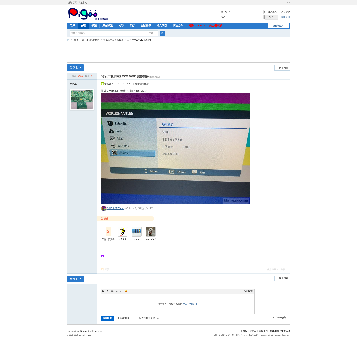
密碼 (223, 17)
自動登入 (272, 11)
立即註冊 (285, 17)
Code (121, 291)
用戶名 (224, 11)
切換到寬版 (288, 2)
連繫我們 (263, 331)
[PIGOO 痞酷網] (88, 13)
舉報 (283, 269)
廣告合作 (178, 25)
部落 (132, 25)
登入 (185, 303)
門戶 (72, 25)
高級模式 (248, 291)
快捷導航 (277, 25)
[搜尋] (162, 33)
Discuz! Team (84, 335)
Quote (117, 291)
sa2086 (122, 239)
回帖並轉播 (123, 318)
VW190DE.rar (115, 208)
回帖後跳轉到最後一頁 (148, 318)
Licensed (98, 331)
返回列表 (283, 68)
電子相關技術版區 (91, 40)
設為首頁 (72, 2)
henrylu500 (150, 239)
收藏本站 (82, 2)
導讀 (94, 25)
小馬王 (73, 83)
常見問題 (162, 25)
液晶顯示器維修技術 (113, 40)
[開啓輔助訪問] (285, 2)
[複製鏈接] (154, 76)
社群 (121, 25)
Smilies (126, 291)
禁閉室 (253, 331)
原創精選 (107, 25)
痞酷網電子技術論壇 (280, 331)
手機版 (243, 331)
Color (107, 291)
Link (112, 291)
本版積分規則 (279, 317)
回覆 (107, 269)
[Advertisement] (178, 52)
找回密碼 (285, 11)
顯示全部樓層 (142, 83)
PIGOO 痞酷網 (68, 40)
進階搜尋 (146, 25)
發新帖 (74, 67)
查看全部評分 (108, 239)
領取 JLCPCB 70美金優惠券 (205, 25)
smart (136, 239)
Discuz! (84, 331)
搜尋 (151, 33)
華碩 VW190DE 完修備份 (139, 40)
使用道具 (271, 269)
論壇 (83, 25)
